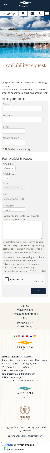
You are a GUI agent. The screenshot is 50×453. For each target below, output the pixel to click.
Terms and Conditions (25, 313)
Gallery (25, 305)
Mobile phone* (11, 137)
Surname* (8, 115)
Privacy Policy (25, 322)
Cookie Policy (25, 326)
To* (5, 194)
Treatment (8, 205)
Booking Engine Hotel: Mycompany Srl (25, 436)
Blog (25, 318)
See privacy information (30, 252)
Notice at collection (13, 449)
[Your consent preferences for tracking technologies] (5, 448)
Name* (6, 104)
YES (34, 271)
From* (6, 183)
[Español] (34, 336)
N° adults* (8, 164)
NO (44, 271)
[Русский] (31, 336)
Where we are (25, 309)
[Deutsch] (27, 336)
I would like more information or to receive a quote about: (21, 217)
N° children (9, 174)
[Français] (23, 336)
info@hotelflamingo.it (23, 373)
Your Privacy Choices (22, 444)
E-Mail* (7, 126)
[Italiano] (15, 336)
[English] (19, 336)
